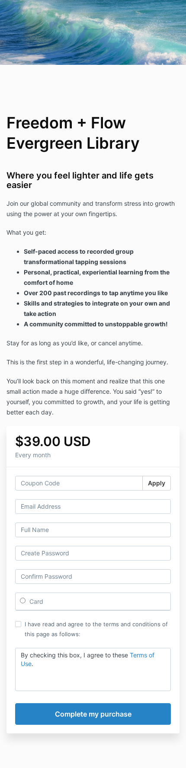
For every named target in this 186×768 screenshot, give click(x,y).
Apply (156, 483)
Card (35, 601)
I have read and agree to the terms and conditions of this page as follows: (96, 629)
